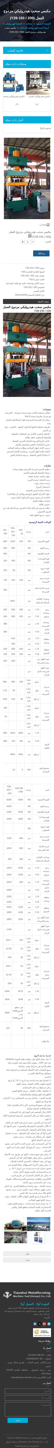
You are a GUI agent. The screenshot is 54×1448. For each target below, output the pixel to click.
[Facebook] (35, 1324)
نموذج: (42, 268)
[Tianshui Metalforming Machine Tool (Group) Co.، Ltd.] (27, 1294)
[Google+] (44, 1324)
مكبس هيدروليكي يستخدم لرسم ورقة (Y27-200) (13, 96)
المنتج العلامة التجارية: (35, 272)
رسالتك (41, 253)
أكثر (47, 1317)
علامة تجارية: (39, 279)
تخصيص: (41, 287)
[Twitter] (40, 1324)
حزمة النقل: (39, 283)
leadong (19, 1446)
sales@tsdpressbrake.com (23, 1377)
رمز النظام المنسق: (36, 295)
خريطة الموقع (12, 1442)
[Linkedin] (49, 1324)
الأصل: (42, 291)
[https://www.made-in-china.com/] (42, 1332)
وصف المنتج (43, 301)
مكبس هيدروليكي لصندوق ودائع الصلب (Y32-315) (38, 96)
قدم (18, 1420)
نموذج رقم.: (39, 275)
